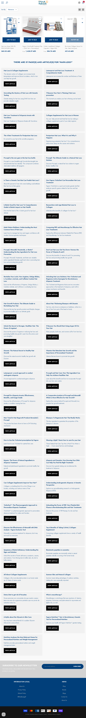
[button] (7, 2)
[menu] (2, 2)
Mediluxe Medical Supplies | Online (38, 714)
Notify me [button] (75, 40)
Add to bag (11, 40)
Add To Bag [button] (32, 40)
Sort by (3, 10)
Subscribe (77, 666)
